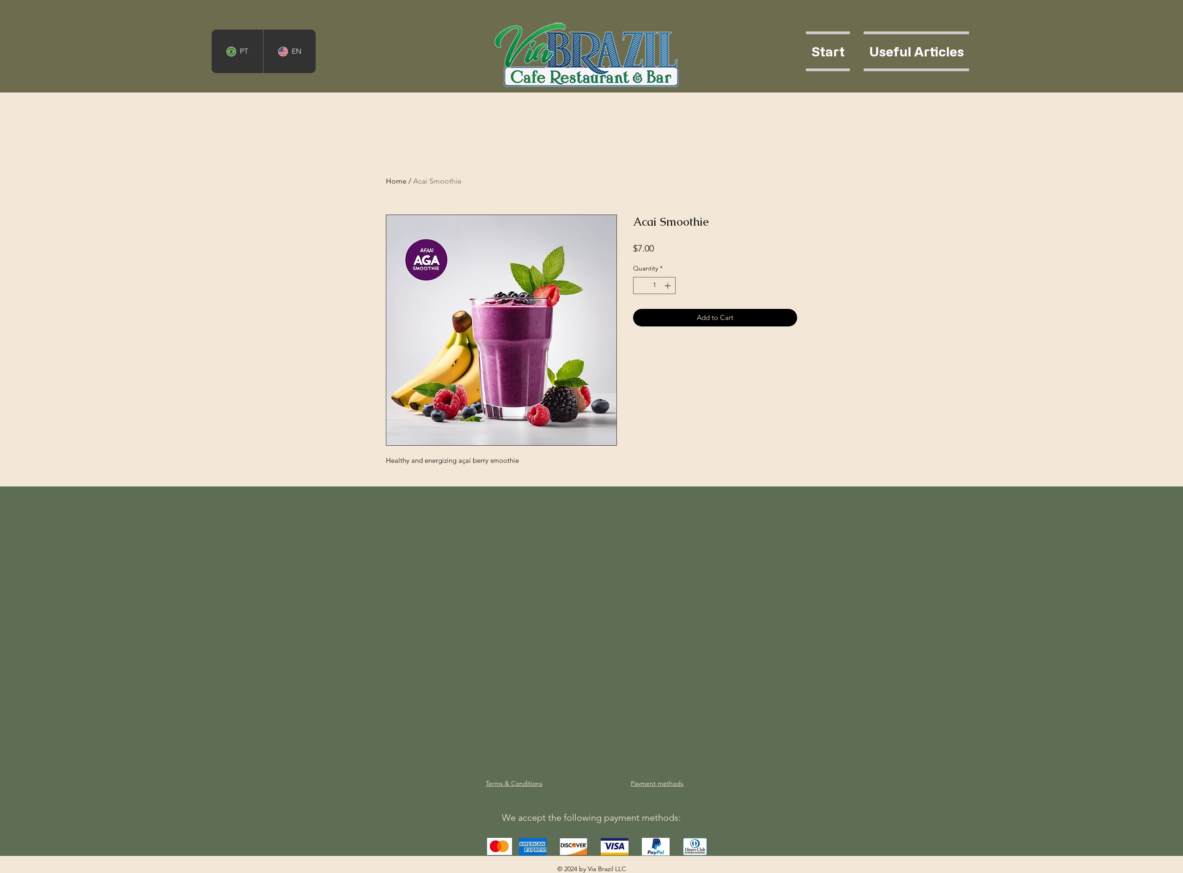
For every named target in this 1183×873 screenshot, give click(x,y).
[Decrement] (640, 285)
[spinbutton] (654, 285)
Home (396, 181)
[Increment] (668, 285)
